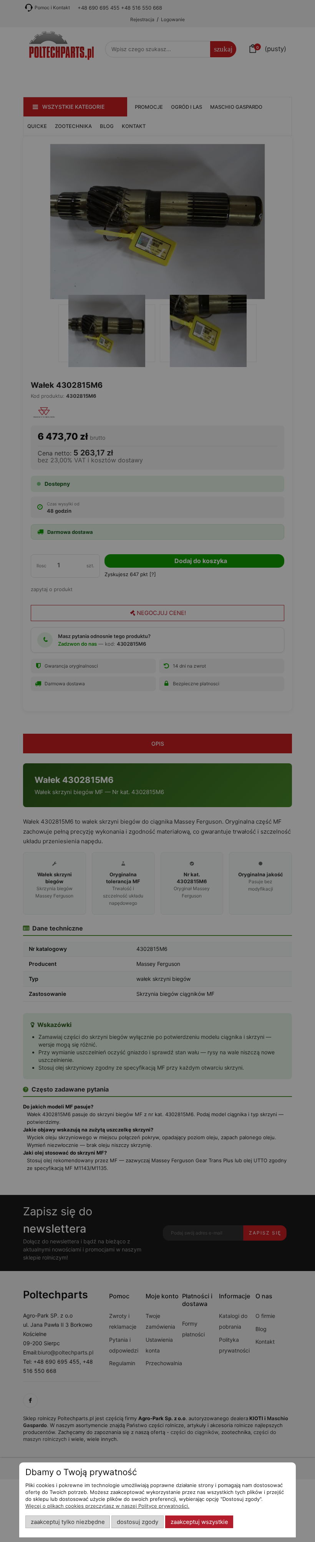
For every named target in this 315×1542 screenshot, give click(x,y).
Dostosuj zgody (137, 1522)
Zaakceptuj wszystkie (199, 1522)
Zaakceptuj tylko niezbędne (68, 1522)
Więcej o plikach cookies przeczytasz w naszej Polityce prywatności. (107, 1506)
